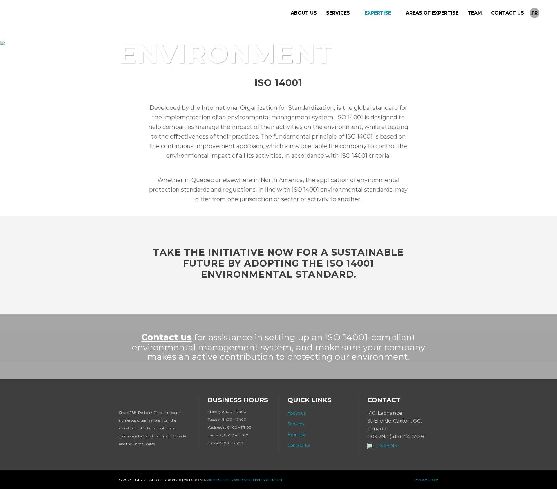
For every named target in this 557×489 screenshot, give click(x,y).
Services (295, 424)
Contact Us (298, 445)
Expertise (296, 434)
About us (296, 413)
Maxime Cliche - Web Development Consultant (243, 479)
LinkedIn (387, 445)
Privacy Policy (426, 479)
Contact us (166, 337)
